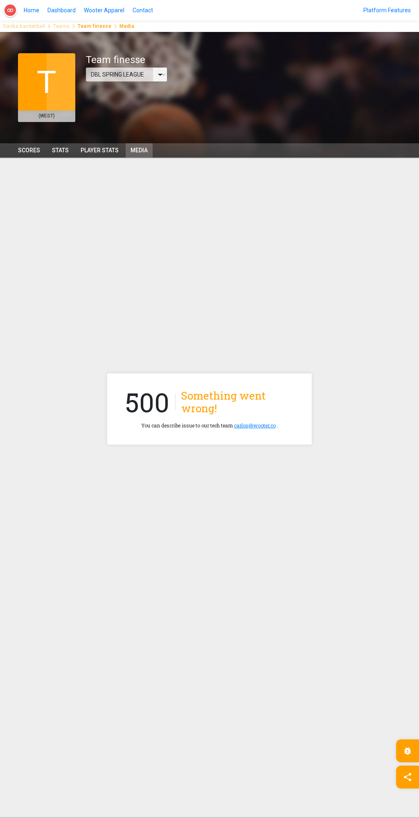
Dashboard (61, 10)
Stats (60, 150)
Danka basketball (24, 26)
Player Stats (100, 150)
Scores (29, 150)
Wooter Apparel (104, 10)
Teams (61, 26)
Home (31, 10)
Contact (143, 10)
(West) (46, 116)
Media (139, 150)
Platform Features (387, 10)
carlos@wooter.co (255, 425)
